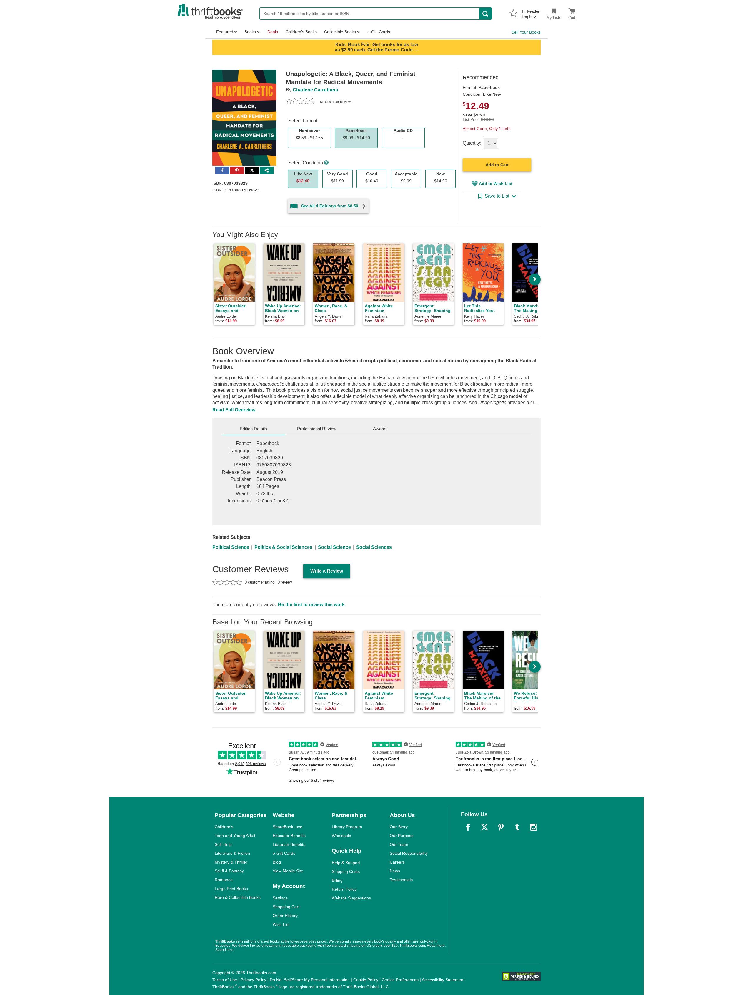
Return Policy (344, 889)
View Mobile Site (288, 871)
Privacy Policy (253, 979)
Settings (280, 898)
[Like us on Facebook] (468, 827)
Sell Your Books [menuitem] (526, 32)
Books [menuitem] (250, 31)
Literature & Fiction (232, 853)
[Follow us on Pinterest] (501, 827)
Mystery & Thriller (231, 862)
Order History (285, 915)
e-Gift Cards (284, 853)
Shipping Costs (346, 871)
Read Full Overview (233, 409)
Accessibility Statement (443, 979)
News (395, 871)
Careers (397, 862)
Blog (277, 862)
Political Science (230, 547)
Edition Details (253, 428)
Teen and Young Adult (235, 835)
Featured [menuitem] (224, 31)
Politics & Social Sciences (283, 547)
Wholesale (341, 835)
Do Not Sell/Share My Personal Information (310, 979)
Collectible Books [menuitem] (340, 31)
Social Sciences (374, 547)
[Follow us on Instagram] (534, 827)
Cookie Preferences (400, 979)
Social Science (334, 547)
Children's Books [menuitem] (301, 31)
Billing (337, 880)
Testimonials (401, 879)
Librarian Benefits (289, 844)
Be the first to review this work (311, 604)
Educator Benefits (289, 835)
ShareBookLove (287, 826)
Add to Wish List (495, 183)
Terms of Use (224, 979)
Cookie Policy (365, 979)
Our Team (399, 844)
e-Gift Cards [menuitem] (378, 31)
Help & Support (346, 862)
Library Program (347, 826)
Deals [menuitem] (272, 31)
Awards (380, 428)
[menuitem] (530, 12)
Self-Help (223, 844)
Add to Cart (497, 164)
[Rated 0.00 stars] (300, 102)
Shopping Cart (286, 906)
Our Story (399, 826)
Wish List (281, 924)
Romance (224, 879)
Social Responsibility (409, 853)
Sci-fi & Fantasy (229, 871)
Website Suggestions (351, 898)
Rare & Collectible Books (238, 897)
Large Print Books (231, 888)
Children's (224, 826)
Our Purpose (402, 835)
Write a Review (326, 571)
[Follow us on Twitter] (484, 827)
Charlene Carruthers (315, 89)
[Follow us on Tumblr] (517, 827)
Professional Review (316, 428)
